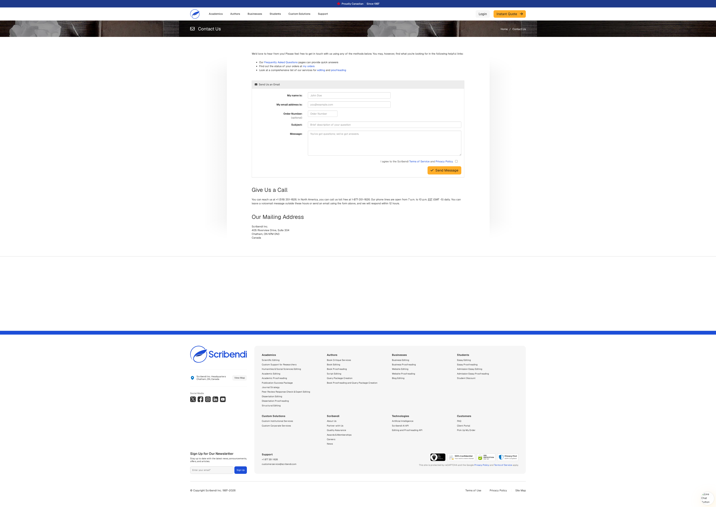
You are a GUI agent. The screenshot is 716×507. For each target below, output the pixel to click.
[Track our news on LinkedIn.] (215, 399)
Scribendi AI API (400, 425)
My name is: (294, 95)
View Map (239, 377)
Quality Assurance (336, 430)
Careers (331, 439)
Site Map (520, 490)
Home (504, 29)
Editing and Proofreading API (407, 430)
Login (483, 14)
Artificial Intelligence (402, 421)
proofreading (338, 70)
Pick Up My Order (466, 430)
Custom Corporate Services (276, 425)
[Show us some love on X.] (193, 399)
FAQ (459, 421)
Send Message (446, 170)
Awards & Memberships (339, 434)
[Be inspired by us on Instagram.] (208, 399)
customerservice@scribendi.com (279, 464)
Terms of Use (473, 490)
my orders (309, 66)
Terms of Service (419, 161)
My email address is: (289, 104)
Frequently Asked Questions (281, 62)
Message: (296, 134)
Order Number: (292, 115)
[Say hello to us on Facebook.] (200, 399)
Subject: (296, 124)
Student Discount (466, 378)
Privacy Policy (444, 161)
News (330, 443)
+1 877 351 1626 (270, 459)
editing (321, 70)
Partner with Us (335, 425)
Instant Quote (508, 14)
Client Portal (463, 425)
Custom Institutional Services (277, 421)
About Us (331, 421)
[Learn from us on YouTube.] (223, 399)
